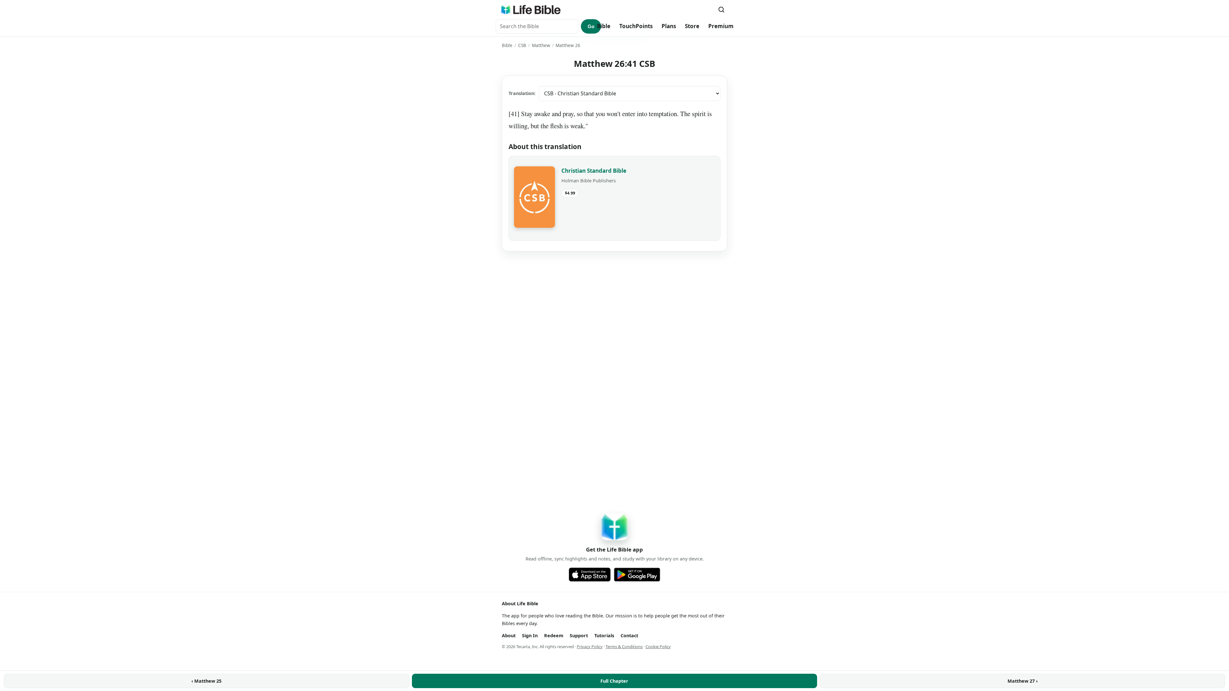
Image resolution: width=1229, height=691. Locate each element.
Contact (629, 635)
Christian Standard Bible (593, 170)
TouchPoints (636, 26)
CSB (522, 45)
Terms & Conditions (624, 646)
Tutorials (604, 635)
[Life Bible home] (531, 9)
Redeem (553, 635)
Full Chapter (614, 681)
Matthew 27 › (1023, 681)
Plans (669, 26)
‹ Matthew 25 (206, 681)
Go (591, 26)
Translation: (522, 93)
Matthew (541, 45)
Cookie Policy (658, 646)
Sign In (530, 635)
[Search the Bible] (721, 10)
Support (579, 635)
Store (692, 26)
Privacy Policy (590, 646)
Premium (721, 26)
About (509, 635)
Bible (603, 26)
